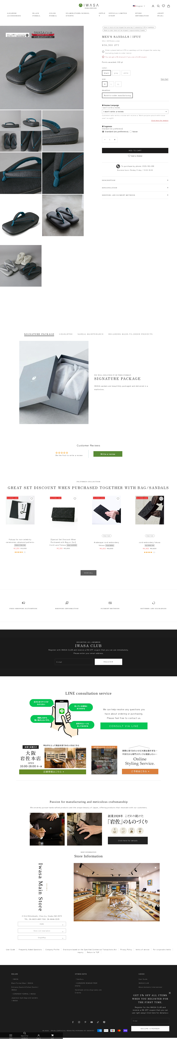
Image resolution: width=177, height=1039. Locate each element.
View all (88, 573)
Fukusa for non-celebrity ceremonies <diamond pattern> (20, 542)
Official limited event (118, 14)
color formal (53, 14)
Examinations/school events (77, 14)
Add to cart (135, 150)
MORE (42, 924)
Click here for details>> (158, 1013)
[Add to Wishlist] (32, 499)
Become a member (150, 1028)
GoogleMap (42, 937)
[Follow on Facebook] (73, 1022)
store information (142, 14)
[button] (139, 6)
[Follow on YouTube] (91, 1022)
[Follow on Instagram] (79, 1022)
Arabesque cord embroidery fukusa (106, 543)
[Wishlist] (163, 6)
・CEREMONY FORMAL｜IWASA (23, 994)
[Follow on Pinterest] (85, 1022)
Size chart (164, 79)
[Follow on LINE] (104, 1022)
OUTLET (102, 14)
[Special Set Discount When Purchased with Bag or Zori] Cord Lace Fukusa (63, 542)
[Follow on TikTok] (98, 1022)
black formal (36, 14)
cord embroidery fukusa (149, 543)
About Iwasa (160, 14)
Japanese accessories (14, 14)
